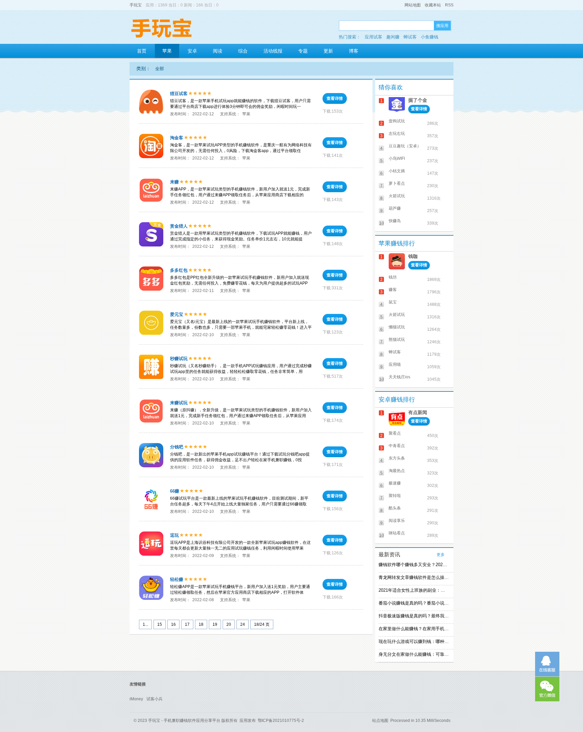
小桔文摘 (397, 171)
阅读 (217, 51)
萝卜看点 (397, 183)
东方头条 (397, 458)
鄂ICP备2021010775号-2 (281, 720)
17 (187, 624)
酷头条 (395, 508)
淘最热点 (397, 470)
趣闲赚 (392, 36)
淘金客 (176, 137)
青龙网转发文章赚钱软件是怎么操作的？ (414, 577)
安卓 (192, 51)
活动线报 (272, 51)
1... (145, 624)
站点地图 (380, 720)
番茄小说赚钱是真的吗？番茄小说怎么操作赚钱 (414, 603)
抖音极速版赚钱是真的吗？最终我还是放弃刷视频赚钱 (414, 615)
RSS (449, 5)
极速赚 (395, 483)
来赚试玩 (179, 402)
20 (228, 624)
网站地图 (413, 5)
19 (215, 624)
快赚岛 (395, 220)
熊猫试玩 (397, 339)
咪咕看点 (397, 533)
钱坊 (393, 277)
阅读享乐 (397, 520)
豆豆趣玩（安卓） (405, 146)
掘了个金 (417, 100)
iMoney (136, 699)
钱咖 (413, 256)
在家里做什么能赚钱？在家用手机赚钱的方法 (414, 628)
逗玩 (174, 535)
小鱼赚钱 (429, 36)
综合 (243, 51)
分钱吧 (176, 446)
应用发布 (248, 720)
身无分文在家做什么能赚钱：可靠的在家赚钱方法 (414, 654)
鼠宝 (393, 302)
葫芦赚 (395, 208)
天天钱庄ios (399, 377)
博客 (353, 51)
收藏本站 (433, 5)
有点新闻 (417, 412)
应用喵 (395, 364)
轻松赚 (176, 579)
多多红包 (179, 270)
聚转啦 (395, 495)
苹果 (167, 51)
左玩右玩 (397, 133)
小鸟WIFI (397, 158)
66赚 (174, 491)
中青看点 (397, 445)
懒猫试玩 (397, 327)
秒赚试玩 (179, 358)
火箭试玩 (397, 196)
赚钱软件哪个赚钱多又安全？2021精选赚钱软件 (414, 564)
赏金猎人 (179, 226)
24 (242, 624)
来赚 (174, 181)
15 (159, 624)
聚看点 (395, 433)
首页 (141, 51)
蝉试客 (410, 36)
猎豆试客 (179, 93)
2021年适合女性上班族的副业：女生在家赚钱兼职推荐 (414, 590)
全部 (159, 68)
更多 (441, 554)
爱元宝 (176, 314)
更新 (328, 51)
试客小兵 (154, 699)
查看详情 (335, 98)
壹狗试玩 (397, 121)
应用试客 (373, 36)
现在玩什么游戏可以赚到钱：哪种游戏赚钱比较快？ (414, 641)
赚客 (393, 289)
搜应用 (442, 25)
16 (173, 624)
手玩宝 (136, 5)
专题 (303, 51)
